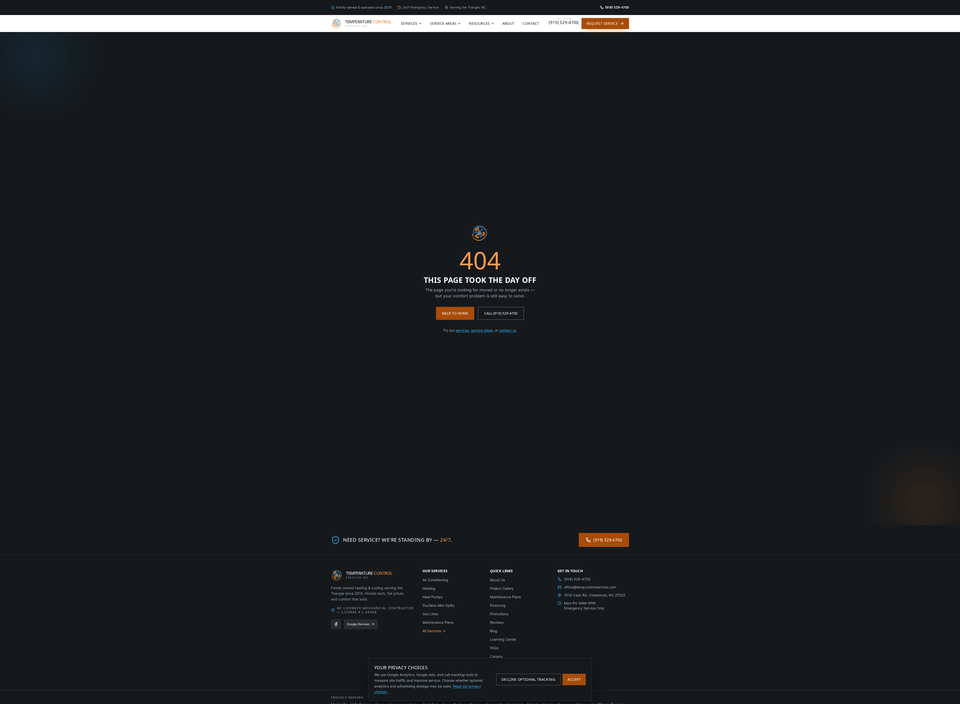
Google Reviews (358, 624)
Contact (530, 23)
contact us (507, 330)
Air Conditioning (435, 580)
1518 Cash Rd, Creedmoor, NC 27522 (594, 595)
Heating (428, 588)
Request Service (602, 23)
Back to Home (455, 313)
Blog (493, 631)
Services (409, 23)
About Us (497, 580)
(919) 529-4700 (607, 540)
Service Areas (443, 23)
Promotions (499, 614)
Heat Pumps (432, 597)
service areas (482, 330)
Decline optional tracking (528, 679)
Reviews (497, 622)
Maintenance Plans (437, 622)
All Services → (434, 631)
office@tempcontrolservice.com (590, 587)
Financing (498, 605)
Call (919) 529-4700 (501, 313)
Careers (496, 656)
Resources (479, 23)
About (508, 23)
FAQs (494, 648)
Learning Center (503, 639)
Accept (574, 679)
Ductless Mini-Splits (438, 605)
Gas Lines (430, 614)
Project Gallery (502, 588)
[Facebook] (336, 624)
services (462, 330)
